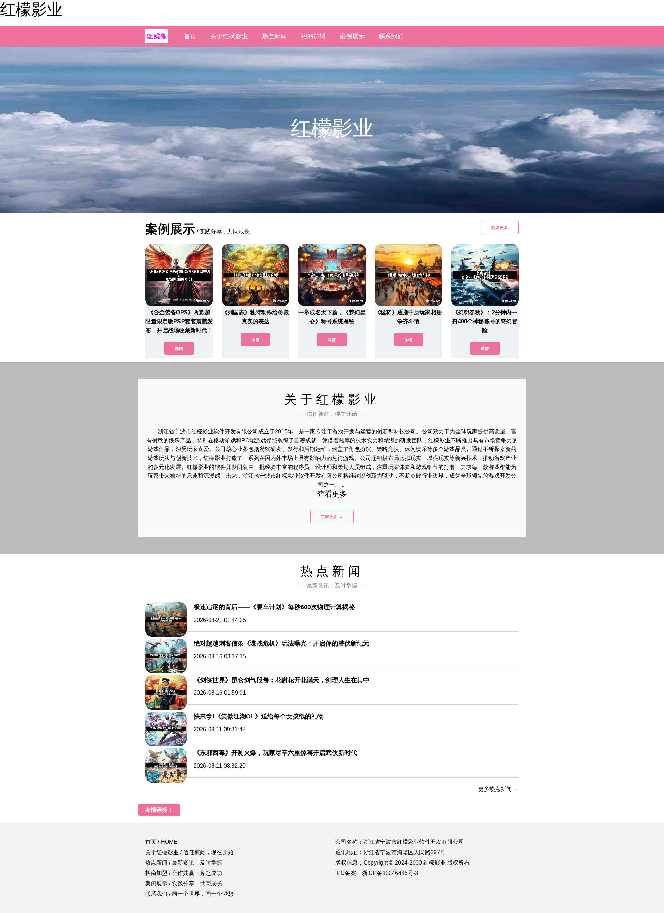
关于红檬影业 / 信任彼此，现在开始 (189, 852)
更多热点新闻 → (498, 789)
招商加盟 (313, 36)
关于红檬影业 (229, 36)
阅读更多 (499, 228)
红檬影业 (31, 9)
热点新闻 (274, 36)
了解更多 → (332, 517)
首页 (190, 36)
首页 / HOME (161, 842)
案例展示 (352, 36)
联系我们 (391, 36)
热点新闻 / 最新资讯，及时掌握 (183, 863)
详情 (179, 348)
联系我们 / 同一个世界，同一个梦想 (189, 894)
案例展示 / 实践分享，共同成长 (183, 883)
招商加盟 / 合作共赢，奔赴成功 (183, 873)
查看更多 (332, 494)
